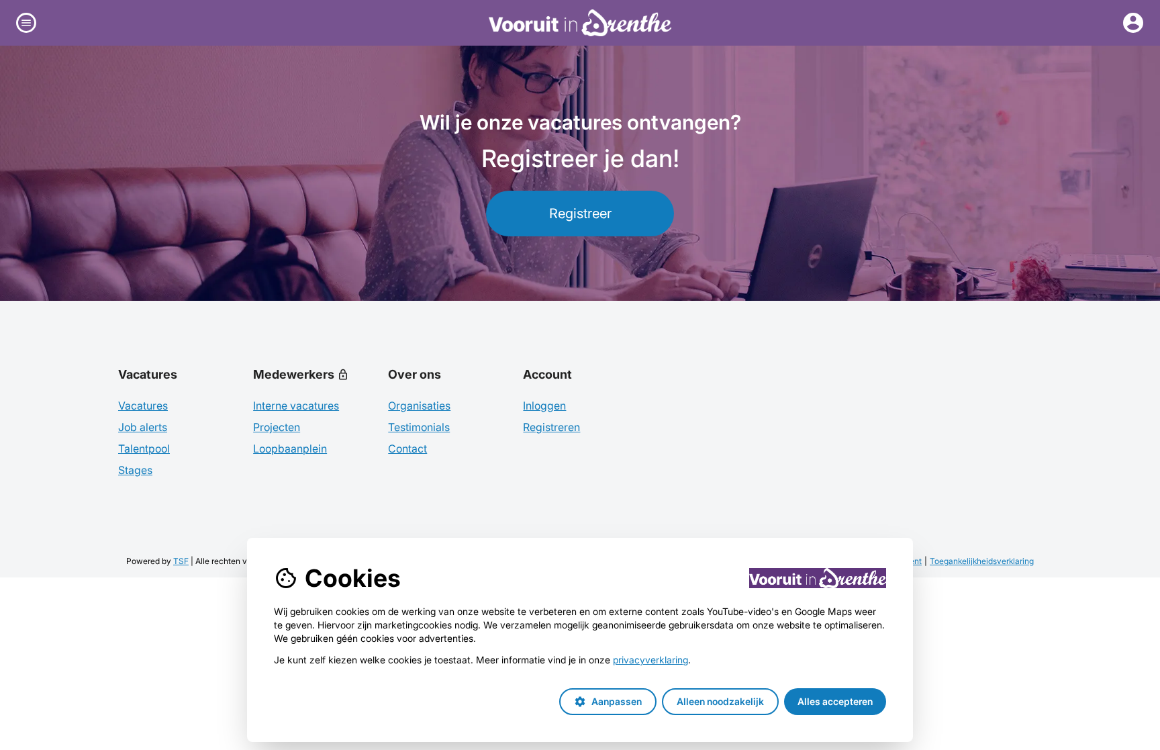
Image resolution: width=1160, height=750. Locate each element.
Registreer (580, 213)
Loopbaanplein (290, 448)
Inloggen (544, 405)
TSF (181, 561)
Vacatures (143, 405)
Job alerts (142, 427)
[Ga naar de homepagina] (580, 22)
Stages (135, 470)
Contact (407, 448)
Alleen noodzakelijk (720, 701)
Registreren (551, 427)
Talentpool (144, 448)
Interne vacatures (296, 405)
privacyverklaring (650, 659)
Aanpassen (608, 702)
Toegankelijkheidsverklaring (982, 561)
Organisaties (419, 405)
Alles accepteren (835, 701)
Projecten (276, 427)
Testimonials (419, 427)
